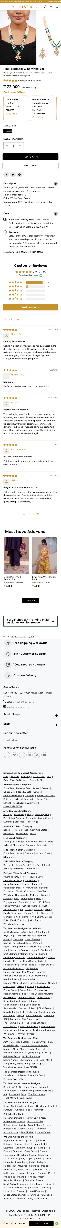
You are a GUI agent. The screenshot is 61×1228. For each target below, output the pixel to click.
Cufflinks (7, 821)
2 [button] (29, 514)
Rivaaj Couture (10, 1001)
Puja (5, 920)
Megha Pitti (32, 968)
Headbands (22, 833)
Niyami (51, 983)
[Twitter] (13, 174)
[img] (10, 329)
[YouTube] (44, 755)
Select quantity (13, 138)
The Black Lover (30, 1019)
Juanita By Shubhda (40, 950)
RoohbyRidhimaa (29, 1001)
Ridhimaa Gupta (26, 997)
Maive (41, 961)
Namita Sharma (11, 979)
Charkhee (18, 939)
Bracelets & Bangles (13, 818)
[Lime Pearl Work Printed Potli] (44, 555)
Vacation (38, 909)
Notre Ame (9, 986)
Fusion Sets (42, 799)
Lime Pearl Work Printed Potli (44, 578)
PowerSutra (26, 990)
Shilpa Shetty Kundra (14, 1121)
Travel (28, 909)
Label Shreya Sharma (14, 957)
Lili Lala (17, 961)
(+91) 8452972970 (24, 701)
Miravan (7, 975)
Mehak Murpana (11, 972)
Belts (33, 833)
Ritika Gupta (43, 997)
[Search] (45, 6)
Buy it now (31, 165)
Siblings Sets (9, 857)
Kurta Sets (8, 788)
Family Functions (18, 920)
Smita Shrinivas (34, 1015)
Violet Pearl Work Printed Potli (13, 578)
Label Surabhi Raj (36, 957)
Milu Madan (28, 972)
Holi (24, 876)
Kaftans (7, 802)
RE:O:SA (45, 1052)
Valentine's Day (11, 876)
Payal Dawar (43, 986)
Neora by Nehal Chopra (15, 983)
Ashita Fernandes (24, 935)
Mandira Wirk (10, 964)
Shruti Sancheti (47, 1012)
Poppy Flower (10, 990)
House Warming (11, 905)
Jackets (18, 799)
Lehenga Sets (23, 788)
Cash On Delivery (19, 780)
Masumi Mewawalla (13, 968)
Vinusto (51, 1030)
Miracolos (41, 972)
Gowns (36, 791)
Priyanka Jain (41, 990)
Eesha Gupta (9, 946)
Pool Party (44, 902)
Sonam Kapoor (10, 1132)
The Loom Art (10, 1026)
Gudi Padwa (31, 880)
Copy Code (11, 113)
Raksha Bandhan (12, 887)
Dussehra (8, 891)
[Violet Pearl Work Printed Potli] (16, 555)
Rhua (23, 993)
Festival (43, 905)
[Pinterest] (19, 174)
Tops (46, 865)
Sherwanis (18, 845)
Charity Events (44, 916)
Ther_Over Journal (29, 1026)
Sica (28, 1109)
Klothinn (24, 954)
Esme (31, 1106)
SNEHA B (49, 1015)
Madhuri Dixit (31, 1117)
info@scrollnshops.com (18, 707)
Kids (5, 780)
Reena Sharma (10, 993)
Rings (30, 814)
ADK (23, 932)
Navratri (43, 887)
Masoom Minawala (12, 1117)
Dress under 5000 (12, 806)
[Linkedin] (22, 755)
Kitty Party (35, 920)
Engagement (10, 902)
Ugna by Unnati (11, 1030)
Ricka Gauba (9, 997)
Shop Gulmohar (11, 1012)
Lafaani (51, 957)
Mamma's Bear (35, 1075)
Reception (24, 902)
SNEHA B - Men (42, 1060)
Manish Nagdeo (11, 1045)
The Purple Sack (36, 1094)
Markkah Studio (45, 964)
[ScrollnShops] (24, 6)
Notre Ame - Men (38, 1049)
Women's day (10, 909)
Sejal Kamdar (10, 1008)
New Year (42, 891)
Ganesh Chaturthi (31, 884)
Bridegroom (27, 898)
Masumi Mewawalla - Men (35, 1045)
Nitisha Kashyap (37, 983)
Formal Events (31, 913)
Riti (5, 1094)
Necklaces (19, 814)
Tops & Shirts (24, 791)
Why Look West (25, 1033)
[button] (10, 80)
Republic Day (35, 876)
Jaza (5, 950)
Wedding (8, 895)
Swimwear (32, 802)
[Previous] (26, 593)
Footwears (8, 833)
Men (49, 776)
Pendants (31, 818)
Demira (36, 943)
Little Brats (9, 1075)
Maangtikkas (44, 818)
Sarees (35, 788)
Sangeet (45, 895)
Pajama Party (27, 916)
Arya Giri (7, 935)
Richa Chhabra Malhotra (40, 993)
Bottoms (7, 799)
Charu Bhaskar (32, 939)
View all (30, 600)
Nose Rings (32, 821)
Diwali (18, 891)
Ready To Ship (37, 780)
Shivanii (32, 1008)
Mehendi (34, 895)
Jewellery (25, 776)
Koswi (34, 954)
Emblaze (23, 946)
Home (4, 637)
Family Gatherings (12, 913)
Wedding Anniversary (14, 924)
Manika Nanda (27, 964)
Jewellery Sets (42, 814)
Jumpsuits (29, 799)
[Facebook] (6, 174)
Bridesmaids (21, 895)
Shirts (6, 841)
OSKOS (20, 986)
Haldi (34, 902)
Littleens (21, 1075)
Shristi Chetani (29, 1012)
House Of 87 (36, 946)
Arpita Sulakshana (37, 932)
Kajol (43, 1117)
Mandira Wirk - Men (42, 1041)
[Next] (34, 593)
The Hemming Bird (13, 1022)
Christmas (29, 891)
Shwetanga (9, 1015)
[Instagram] (29, 755)
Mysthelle (40, 975)
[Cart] (56, 6)
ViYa (21, 1079)
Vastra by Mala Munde (33, 1030)
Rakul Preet (25, 1128)
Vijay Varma (40, 1128)
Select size (10, 125)
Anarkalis (29, 795)
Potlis (14, 829)
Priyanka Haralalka (13, 1052)
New (5, 776)
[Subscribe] (56, 740)
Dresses (45, 788)
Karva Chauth (30, 887)
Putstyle (7, 1109)
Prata (52, 1106)
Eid (21, 909)
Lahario (7, 961)
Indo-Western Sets (12, 795)
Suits (50, 841)
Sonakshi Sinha (35, 1121)
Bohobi (7, 939)
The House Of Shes (34, 1022)
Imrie (47, 946)
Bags (5, 829)
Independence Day (12, 880)
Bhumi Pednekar (44, 1125)
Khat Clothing (10, 954)
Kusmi (42, 954)
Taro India (15, 1019)
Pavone (30, 986)
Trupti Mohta (9, 1098)
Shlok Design (45, 1008)
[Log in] (51, 6)
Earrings (7, 814)
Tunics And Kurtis (46, 795)
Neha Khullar (28, 979)
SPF (5, 1019)
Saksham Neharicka (13, 1004)
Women (15, 776)
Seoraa (22, 1008)
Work (47, 909)
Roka (16, 898)
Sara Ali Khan (27, 1132)
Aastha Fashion (11, 932)
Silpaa (20, 1015)
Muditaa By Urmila (23, 975)
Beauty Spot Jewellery (14, 1106)
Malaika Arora (26, 1125)
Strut (23, 1094)
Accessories (39, 776)
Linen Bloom (29, 961)
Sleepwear (18, 802)
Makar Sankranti (11, 884)
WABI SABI (9, 1033)
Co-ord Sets (9, 791)
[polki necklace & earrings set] (18, 37)
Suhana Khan (10, 1125)
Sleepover (46, 913)
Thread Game (48, 1026)
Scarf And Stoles (38, 829)
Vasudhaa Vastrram (13, 1067)
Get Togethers (29, 905)
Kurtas (42, 841)
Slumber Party (10, 916)
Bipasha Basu (10, 1128)
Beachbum (40, 935)
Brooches (19, 821)
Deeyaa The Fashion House (17, 943)
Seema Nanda (33, 1004)
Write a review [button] (30, 307)
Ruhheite (13, 1094)
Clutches (23, 829)
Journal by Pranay (19, 950)
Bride (38, 898)
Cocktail (7, 898)
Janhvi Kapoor (43, 1132)
